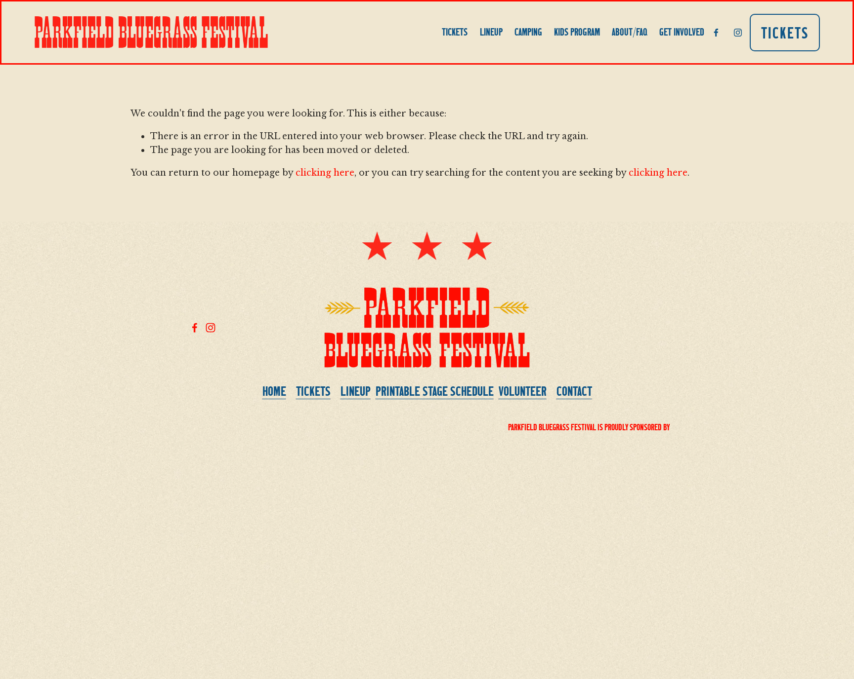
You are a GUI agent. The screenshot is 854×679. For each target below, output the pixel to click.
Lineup (491, 31)
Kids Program (577, 31)
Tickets (455, 31)
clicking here (325, 172)
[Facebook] (716, 33)
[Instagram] (738, 33)
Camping (528, 31)
